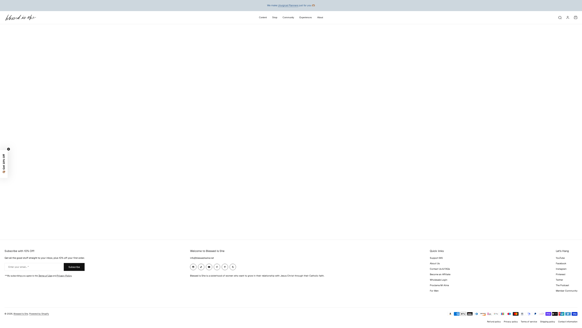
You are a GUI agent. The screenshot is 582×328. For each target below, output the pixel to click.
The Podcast (562, 285)
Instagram (561, 268)
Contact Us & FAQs (440, 268)
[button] (4, 164)
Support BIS (436, 257)
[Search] (559, 17)
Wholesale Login (438, 279)
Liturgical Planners (288, 5)
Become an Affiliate (440, 274)
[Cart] (575, 17)
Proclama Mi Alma (439, 285)
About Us (435, 263)
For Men (434, 290)
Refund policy (494, 321)
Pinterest (560, 274)
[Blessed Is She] (21, 17)
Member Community (566, 290)
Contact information (567, 321)
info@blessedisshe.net (202, 257)
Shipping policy (547, 321)
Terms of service (529, 321)
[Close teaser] (8, 149)
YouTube (560, 257)
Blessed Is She (21, 313)
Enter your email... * (18, 266)
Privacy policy (511, 321)
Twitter (559, 279)
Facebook (561, 263)
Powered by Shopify (39, 313)
